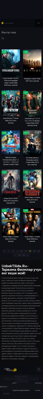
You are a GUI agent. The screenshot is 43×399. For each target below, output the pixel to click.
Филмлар (3, 387)
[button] (10, 23)
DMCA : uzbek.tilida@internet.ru (21, 387)
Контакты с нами (38, 387)
